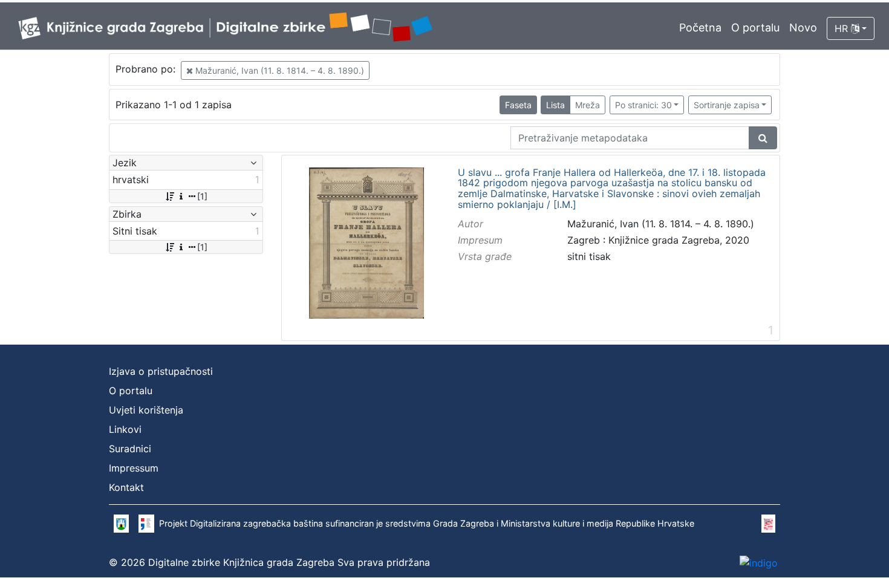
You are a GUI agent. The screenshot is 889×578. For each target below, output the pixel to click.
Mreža (587, 105)
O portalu (755, 27)
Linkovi (125, 429)
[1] (202, 196)
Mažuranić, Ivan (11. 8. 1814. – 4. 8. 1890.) (278, 70)
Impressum (133, 468)
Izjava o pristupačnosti (161, 371)
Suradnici (130, 449)
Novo (803, 27)
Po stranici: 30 (643, 105)
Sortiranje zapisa (727, 105)
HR (843, 28)
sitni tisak (589, 256)
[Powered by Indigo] (758, 562)
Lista (555, 105)
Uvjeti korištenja (146, 410)
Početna (700, 27)
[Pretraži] (763, 137)
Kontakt (126, 487)
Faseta (518, 105)
